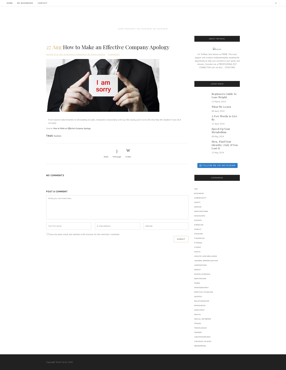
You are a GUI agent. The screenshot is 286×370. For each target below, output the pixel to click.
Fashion (198, 234)
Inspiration (200, 265)
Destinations (201, 211)
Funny (197, 247)
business (57, 136)
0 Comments (114, 54)
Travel (198, 323)
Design (198, 207)
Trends (198, 332)
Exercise (198, 225)
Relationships (201, 301)
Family (198, 229)
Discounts (199, 216)
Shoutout (199, 310)
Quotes (198, 296)
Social (197, 314)
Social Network (202, 319)
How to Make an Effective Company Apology (72, 128)
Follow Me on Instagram (219, 165)
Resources (200, 305)
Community (81, 54)
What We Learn (221, 106)
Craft (197, 202)
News (197, 283)
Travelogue (200, 328)
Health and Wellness (205, 256)
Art (196, 189)
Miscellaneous (202, 274)
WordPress (200, 346)
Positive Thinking (203, 292)
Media (197, 269)
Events (198, 220)
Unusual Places (202, 341)
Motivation (200, 278)
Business (70, 54)
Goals (197, 252)
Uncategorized (202, 337)
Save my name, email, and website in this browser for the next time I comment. (84, 234)
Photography (201, 287)
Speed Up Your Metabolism (221, 130)
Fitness (198, 243)
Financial (199, 238)
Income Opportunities (206, 261)
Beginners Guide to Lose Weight (224, 95)
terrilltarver (98, 54)
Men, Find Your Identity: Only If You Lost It (225, 145)
